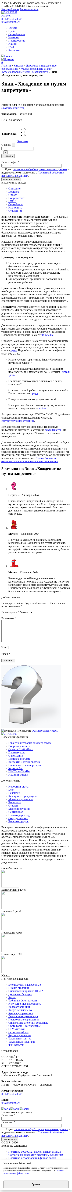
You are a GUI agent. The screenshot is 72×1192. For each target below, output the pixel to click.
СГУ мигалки (16, 1028)
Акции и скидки (18, 774)
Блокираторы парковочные (24, 984)
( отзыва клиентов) (13, 107)
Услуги (12, 27)
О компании (15, 755)
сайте (42, 408)
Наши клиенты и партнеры (24, 765)
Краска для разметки (20, 1013)
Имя (5, 647)
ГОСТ (12, 201)
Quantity (6, 144)
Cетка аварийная (18, 1032)
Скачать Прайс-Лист (20, 749)
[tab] (39, 188)
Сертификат (15, 204)
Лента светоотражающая (23, 1016)
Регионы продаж (18, 821)
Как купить (15, 207)
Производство (16, 40)
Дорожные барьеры (20, 994)
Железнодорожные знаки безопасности (24, 71)
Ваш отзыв (8, 618)
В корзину (8, 156)
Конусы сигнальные (20, 1009)
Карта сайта (15, 768)
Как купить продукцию (22, 796)
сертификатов (53, 429)
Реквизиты (14, 802)
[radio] (26, 129)
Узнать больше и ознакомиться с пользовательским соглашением (29, 460)
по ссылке (47, 334)
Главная (6, 65)
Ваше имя (8, 1115)
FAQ (11, 46)
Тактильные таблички (21, 1041)
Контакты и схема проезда (24, 761)
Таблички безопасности (22, 1000)
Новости (13, 37)
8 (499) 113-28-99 (11, 18)
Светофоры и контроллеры (24, 1025)
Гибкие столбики (18, 987)
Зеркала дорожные (19, 1035)
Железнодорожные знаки (36, 68)
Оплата (12, 194)
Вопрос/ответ (16, 198)
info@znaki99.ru (10, 21)
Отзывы (13, 805)
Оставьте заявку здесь (45, 730)
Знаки (12, 997)
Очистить (22, 141)
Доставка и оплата (19, 758)
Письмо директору (19, 815)
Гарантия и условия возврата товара (30, 742)
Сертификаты (16, 34)
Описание (14, 188)
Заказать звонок (29, 9)
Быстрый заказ (10, 9)
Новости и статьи (18, 786)
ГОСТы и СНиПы (19, 771)
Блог (11, 789)
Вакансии (14, 792)
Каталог (6, 15)
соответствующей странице (17, 420)
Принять (36, 1184)
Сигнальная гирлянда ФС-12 (25, 990)
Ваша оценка (10, 612)
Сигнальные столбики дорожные (28, 1022)
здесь (13, 350)
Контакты (14, 50)
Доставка (13, 191)
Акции (12, 43)
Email (5, 653)
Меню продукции (19, 808)
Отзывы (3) (15, 210)
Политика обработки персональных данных (34, 1151)
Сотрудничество (18, 818)
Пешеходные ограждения (23, 1019)
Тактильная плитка (19, 1038)
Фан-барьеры (16, 1044)
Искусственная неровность (24, 1003)
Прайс (12, 31)
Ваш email (8, 1122)
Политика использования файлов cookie (32, 1157)
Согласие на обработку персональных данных (35, 1154)
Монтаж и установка (20, 799)
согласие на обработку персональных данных (40, 169)
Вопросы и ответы (19, 746)
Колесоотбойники (19, 1006)
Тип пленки (9, 133)
